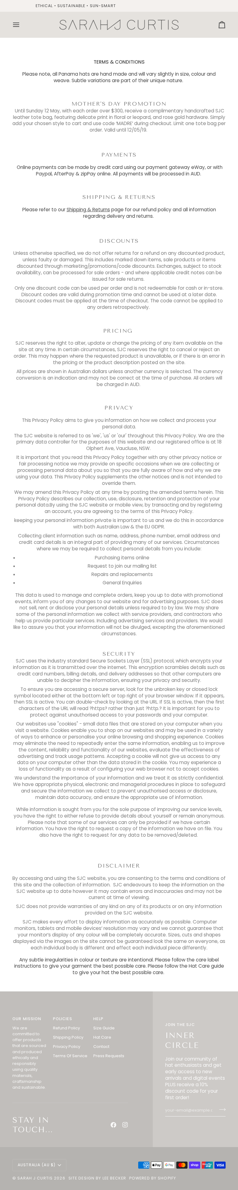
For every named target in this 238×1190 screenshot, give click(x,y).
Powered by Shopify (152, 1178)
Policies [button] (62, 1018)
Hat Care (102, 1037)
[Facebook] (113, 1125)
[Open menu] (21, 25)
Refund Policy (66, 1028)
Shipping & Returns (88, 209)
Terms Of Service (70, 1055)
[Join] (220, 1110)
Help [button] (98, 1018)
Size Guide (104, 1028)
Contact (101, 1046)
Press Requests (108, 1055)
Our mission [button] (26, 1018)
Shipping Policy (68, 1037)
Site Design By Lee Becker (97, 1178)
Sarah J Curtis (35, 1178)
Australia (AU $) (36, 1164)
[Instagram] (125, 1125)
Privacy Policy (66, 1046)
